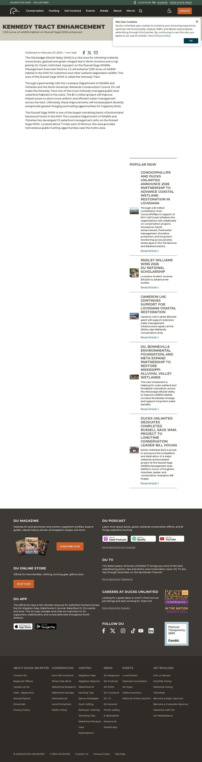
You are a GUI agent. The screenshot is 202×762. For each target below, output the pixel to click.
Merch (131, 10)
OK (191, 40)
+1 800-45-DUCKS (60, 754)
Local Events (130, 675)
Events (90, 10)
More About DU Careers (116, 608)
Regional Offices (23, 681)
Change (162, 2)
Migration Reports (89, 681)
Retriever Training (89, 710)
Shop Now (23, 584)
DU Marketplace (162, 715)
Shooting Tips (87, 715)
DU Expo (127, 687)
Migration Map (20, 2)
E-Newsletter (111, 715)
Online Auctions (131, 692)
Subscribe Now (70, 546)
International (59, 698)
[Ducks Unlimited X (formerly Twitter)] (112, 630)
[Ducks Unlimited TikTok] (133, 630)
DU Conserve (111, 692)
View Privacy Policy (159, 35)
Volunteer (41, 2)
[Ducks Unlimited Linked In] (151, 630)
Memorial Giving (163, 687)
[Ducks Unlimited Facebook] (103, 630)
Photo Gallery (112, 710)
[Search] (140, 11)
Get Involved (72, 10)
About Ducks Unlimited (31, 668)
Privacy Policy (21, 710)
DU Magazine (111, 675)
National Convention (134, 681)
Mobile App (110, 727)
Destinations (86, 733)
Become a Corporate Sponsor (171, 704)
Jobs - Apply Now (23, 692)
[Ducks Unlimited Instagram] (123, 630)
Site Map (120, 754)
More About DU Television (117, 579)
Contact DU (20, 675)
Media (104, 10)
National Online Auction (136, 698)
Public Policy (59, 710)
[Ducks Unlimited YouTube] (140, 630)
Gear (81, 727)
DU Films (109, 687)
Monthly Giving (162, 681)
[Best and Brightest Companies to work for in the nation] (177, 601)
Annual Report (21, 698)
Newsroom (110, 721)
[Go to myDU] (169, 11)
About (117, 10)
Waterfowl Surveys (63, 692)
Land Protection (61, 704)
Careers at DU (21, 687)
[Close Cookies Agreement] (197, 21)
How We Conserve (62, 675)
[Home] (15, 11)
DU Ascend (110, 704)
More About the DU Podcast (118, 547)
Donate (185, 10)
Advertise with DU (164, 710)
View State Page (181, 2)
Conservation (35, 10)
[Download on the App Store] (23, 626)
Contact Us (81, 754)
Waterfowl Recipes (90, 721)
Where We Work (61, 681)
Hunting (54, 10)
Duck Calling (86, 704)
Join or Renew (161, 675)
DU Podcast (111, 681)
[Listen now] (115, 538)
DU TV (107, 698)
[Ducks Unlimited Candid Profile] (177, 633)
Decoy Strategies (89, 698)
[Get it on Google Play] (46, 626)
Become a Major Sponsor (168, 698)
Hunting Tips (86, 692)
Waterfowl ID (86, 687)
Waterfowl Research (64, 687)
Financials (19, 704)
